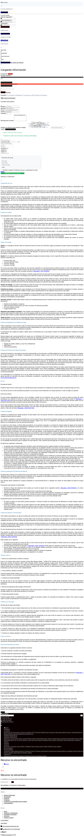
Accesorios (7, 732)
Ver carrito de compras (16, 62)
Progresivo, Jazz (26, 740)
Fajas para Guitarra (60, 732)
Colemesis (7, 751)
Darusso (21, 751)
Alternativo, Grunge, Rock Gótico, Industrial (16, 738)
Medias (10, 734)
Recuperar (5, 40)
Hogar (46, 746)
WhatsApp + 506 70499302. (42, 271)
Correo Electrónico (6, 20)
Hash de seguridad (6, 17)
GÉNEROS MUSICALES (10, 735)
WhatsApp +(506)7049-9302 (26, 408)
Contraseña (4, 23)
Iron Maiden (69, 751)
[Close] (1, 47)
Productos (7, 729)
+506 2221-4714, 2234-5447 (12, 829)
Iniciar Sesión (5, 27)
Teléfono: (3, 111)
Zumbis (29, 753)
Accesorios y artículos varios (12, 746)
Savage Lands (13, 753)
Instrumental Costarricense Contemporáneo (53, 751)
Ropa (55, 746)
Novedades (7, 797)
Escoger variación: (6, 75)
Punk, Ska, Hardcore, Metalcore (40, 740)
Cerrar (2, 129)
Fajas (33, 746)
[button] (1, 723)
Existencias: (4, 74)
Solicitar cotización (10, 129)
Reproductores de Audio (23, 734)
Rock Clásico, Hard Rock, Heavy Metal (60, 740)
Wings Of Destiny (22, 753)
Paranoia (6, 743)
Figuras (37, 746)
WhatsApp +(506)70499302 (69, 488)
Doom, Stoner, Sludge (50, 738)
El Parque (38, 751)
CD (12, 732)
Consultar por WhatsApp (9, 98)
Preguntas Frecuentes (24, 756)
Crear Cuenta (6, 34)
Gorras (42, 746)
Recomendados (8, 748)
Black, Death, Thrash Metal (36, 738)
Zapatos (59, 746)
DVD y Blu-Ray (36, 732)
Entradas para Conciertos (48, 732)
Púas (14, 734)
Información (7, 754)
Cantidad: (3, 113)
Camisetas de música (19, 732)
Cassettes (29, 732)
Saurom (6, 753)
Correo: (3, 110)
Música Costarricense (62, 738)
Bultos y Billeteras (26, 746)
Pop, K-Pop (17, 740)
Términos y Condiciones (11, 756)
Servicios (34, 756)
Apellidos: (3, 108)
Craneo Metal (14, 751)
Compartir (3, 95)
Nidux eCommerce (7, 835)
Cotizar (3, 92)
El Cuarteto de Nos (29, 751)
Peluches (50, 746)
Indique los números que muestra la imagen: (13, 127)
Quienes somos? (42, 756)
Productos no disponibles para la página (15, 801)
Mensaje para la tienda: (7, 120)
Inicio (7, 728)
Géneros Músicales (9, 795)
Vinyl (32, 734)
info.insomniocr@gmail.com (8, 377)
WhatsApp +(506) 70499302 (9, 537)
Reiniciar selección (7, 82)
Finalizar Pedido (5, 62)
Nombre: (3, 106)
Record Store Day (78, 751)
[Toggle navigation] (1, 725)
